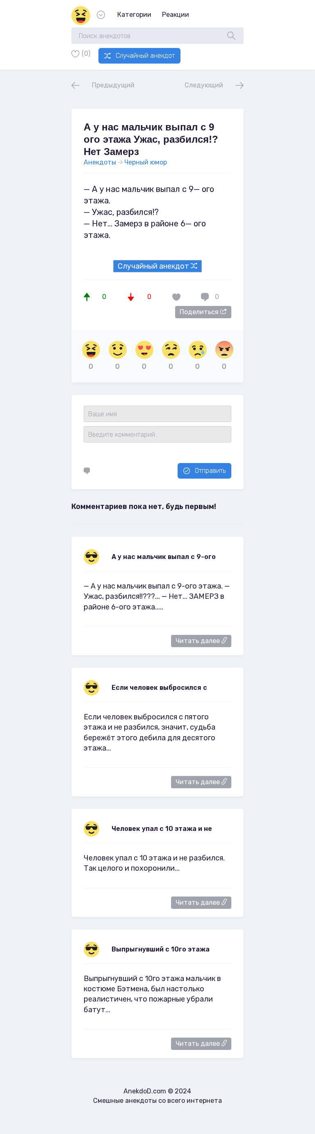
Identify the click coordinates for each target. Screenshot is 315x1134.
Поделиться (200, 312)
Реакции (175, 14)
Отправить (210, 471)
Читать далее (198, 641)
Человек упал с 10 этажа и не (162, 829)
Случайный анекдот (145, 55)
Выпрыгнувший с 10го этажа (161, 949)
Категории (134, 14)
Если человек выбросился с (159, 687)
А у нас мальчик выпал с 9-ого (164, 557)
